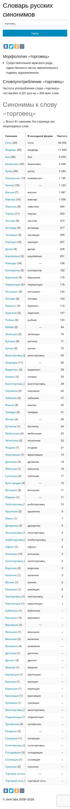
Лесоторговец (13, 532)
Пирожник (11, 391)
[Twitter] (11, 46)
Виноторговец (13, 355)
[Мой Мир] (22, 46)
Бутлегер (10, 426)
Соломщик (11, 759)
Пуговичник (12, 724)
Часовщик (11, 235)
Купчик (9, 348)
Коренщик (11, 688)
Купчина (10, 341)
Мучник (9, 582)
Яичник (9, 419)
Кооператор (12, 270)
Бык (7, 157)
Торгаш (9, 213)
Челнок (9, 185)
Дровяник (11, 461)
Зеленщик (11, 334)
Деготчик (10, 653)
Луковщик (11, 703)
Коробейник (12, 256)
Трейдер (10, 412)
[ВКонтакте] (6, 46)
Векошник (11, 632)
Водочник (11, 568)
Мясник (9, 192)
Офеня (9, 547)
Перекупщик (12, 284)
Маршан (10, 497)
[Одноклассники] (16, 46)
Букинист (10, 305)
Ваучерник (11, 625)
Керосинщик (12, 603)
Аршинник (11, 511)
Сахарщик (11, 738)
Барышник (11, 277)
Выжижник (11, 646)
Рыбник (9, 320)
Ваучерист (11, 617)
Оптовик (10, 298)
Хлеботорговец (14, 539)
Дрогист (10, 660)
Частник (10, 220)
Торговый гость (14, 781)
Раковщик (11, 589)
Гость (8, 142)
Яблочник (11, 469)
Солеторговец (13, 745)
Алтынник (11, 554)
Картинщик (12, 674)
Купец (9, 171)
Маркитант (11, 369)
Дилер (9, 249)
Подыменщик (13, 717)
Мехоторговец (14, 710)
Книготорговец (14, 383)
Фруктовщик (12, 454)
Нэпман (10, 376)
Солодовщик (13, 752)
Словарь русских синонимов (28, 9)
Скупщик (10, 242)
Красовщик (12, 695)
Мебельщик (12, 433)
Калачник (11, 575)
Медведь (10, 150)
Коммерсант (12, 178)
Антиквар (10, 227)
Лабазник (11, 398)
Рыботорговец (14, 504)
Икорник (10, 667)
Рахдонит (11, 731)
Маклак (9, 405)
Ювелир (10, 199)
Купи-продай (13, 483)
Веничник (11, 639)
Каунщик (10, 681)
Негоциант (11, 291)
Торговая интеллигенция (20, 773)
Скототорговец (14, 561)
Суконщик (11, 476)
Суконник (11, 766)
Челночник (11, 440)
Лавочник (11, 206)
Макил (9, 518)
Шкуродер (11, 362)
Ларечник (11, 313)
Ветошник (11, 490)
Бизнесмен (12, 164)
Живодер (10, 263)
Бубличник (11, 610)
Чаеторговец (13, 596)
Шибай (9, 327)
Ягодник (10, 447)
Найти (35, 33)
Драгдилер (11, 525)
